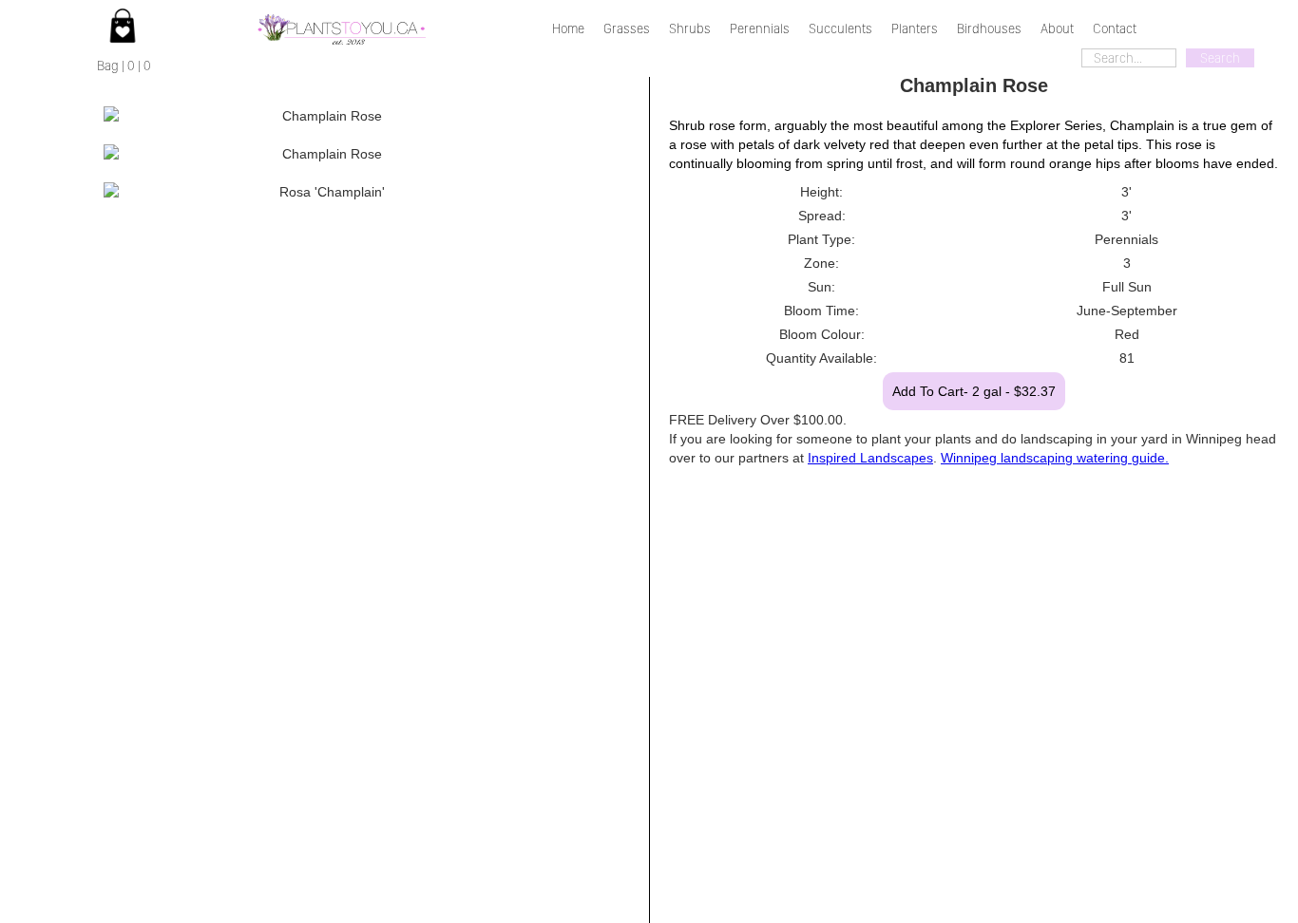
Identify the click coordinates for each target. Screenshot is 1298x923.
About (1057, 28)
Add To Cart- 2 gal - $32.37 (974, 391)
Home (568, 28)
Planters (914, 28)
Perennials (760, 28)
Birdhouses (989, 28)
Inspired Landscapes (870, 457)
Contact (1114, 28)
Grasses (626, 28)
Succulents (840, 28)
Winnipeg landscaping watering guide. (1055, 457)
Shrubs (690, 28)
